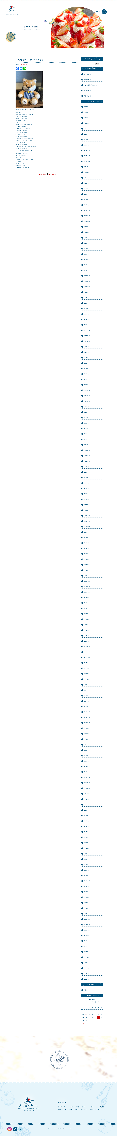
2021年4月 (87, 428)
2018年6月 (87, 614)
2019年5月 (87, 554)
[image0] (29, 106)
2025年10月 (87, 161)
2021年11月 (87, 396)
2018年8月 (87, 603)
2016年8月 (87, 733)
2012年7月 (87, 946)
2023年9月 (87, 292)
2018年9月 (87, 597)
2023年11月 (87, 281)
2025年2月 (87, 199)
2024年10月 (87, 221)
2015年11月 (87, 783)
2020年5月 (87, 488)
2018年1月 (87, 641)
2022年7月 (87, 357)
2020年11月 (87, 455)
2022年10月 (87, 341)
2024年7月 (87, 237)
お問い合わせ (84, 1109)
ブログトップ (92, 59)
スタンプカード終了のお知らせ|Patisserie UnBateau (15, 14)
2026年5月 (87, 123)
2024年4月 (87, 254)
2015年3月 (87, 826)
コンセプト (70, 1107)
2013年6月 (87, 892)
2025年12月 (87, 150)
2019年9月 (87, 532)
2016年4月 (87, 755)
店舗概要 (60, 1109)
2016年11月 (87, 717)
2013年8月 (87, 886)
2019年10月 (87, 526)
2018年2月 (87, 635)
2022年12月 (87, 330)
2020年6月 (87, 483)
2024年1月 (87, 270)
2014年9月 (87, 843)
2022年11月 (87, 336)
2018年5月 (87, 619)
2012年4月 (87, 962)
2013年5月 (87, 897)
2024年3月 (87, 259)
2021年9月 (87, 406)
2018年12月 (87, 581)
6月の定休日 (87, 96)
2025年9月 (87, 167)
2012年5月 (87, 957)
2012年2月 (87, 973)
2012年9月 (87, 935)
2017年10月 (87, 657)
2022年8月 (87, 352)
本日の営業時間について (90, 85)
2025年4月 (87, 188)
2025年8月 (87, 172)
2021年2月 (87, 439)
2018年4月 (87, 624)
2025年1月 (87, 205)
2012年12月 (87, 919)
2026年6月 (87, 117)
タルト (77, 1107)
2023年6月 (87, 308)
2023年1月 (87, 325)
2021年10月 (87, 401)
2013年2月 (87, 908)
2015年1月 (87, 837)
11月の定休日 (52, 174)
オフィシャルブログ (95, 1109)
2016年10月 (87, 723)
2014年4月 (87, 859)
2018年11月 (87, 586)
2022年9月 (87, 346)
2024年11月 (87, 216)
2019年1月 (87, 575)
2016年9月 (87, 728)
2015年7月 (87, 804)
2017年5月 (87, 684)
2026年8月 (87, 107)
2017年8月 (87, 668)
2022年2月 (87, 379)
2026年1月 (87, 145)
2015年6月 (87, 810)
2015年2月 (87, 832)
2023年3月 (87, 319)
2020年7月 (87, 477)
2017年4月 (87, 690)
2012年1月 (87, 979)
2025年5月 (87, 183)
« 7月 (82, 1023)
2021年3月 (87, 434)
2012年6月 (87, 952)
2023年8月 (87, 297)
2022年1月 (87, 385)
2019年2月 (87, 570)
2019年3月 (87, 565)
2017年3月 (87, 695)
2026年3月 (87, 134)
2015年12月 (87, 777)
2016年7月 (87, 739)
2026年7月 (87, 112)
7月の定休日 (87, 90)
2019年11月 (87, 521)
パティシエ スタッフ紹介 (71, 1109)
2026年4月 (87, 128)
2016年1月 (87, 772)
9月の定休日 (87, 74)
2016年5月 (87, 750)
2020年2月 (87, 505)
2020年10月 (87, 461)
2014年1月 (87, 875)
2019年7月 (87, 543)
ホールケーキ (85, 1107)
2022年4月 (87, 368)
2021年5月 (87, 423)
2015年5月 (87, 815)
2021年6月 (87, 417)
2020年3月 (87, 499)
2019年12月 (87, 515)
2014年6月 (87, 848)
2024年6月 (87, 243)
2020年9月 (87, 466)
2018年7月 (87, 608)
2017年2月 (87, 701)
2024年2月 (87, 265)
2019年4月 (87, 559)
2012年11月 (87, 924)
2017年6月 (87, 679)
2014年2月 (87, 870)
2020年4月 (87, 494)
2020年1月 (87, 510)
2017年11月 (87, 652)
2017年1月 (87, 706)
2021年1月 (87, 445)
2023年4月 (87, 314)
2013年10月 (87, 881)
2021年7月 (87, 412)
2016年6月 (87, 744)
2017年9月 (87, 663)
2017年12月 (87, 646)
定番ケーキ (94, 1107)
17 (86, 1014)
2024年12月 (87, 210)
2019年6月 (87, 548)
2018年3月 (87, 630)
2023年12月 (87, 276)
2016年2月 (87, 766)
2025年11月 (87, 156)
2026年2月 (87, 139)
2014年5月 (87, 853)
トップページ (61, 1107)
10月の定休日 (42, 174)
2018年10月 (87, 592)
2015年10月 (87, 788)
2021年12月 (87, 390)
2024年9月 (87, 227)
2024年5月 (87, 248)
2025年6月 (87, 177)
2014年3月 (87, 864)
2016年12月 (87, 712)
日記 (85, 990)
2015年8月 (87, 799)
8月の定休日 (87, 79)
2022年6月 (87, 363)
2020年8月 (87, 472)
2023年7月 (87, 303)
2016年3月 (87, 761)
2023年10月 (87, 286)
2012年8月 (87, 941)
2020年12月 (87, 450)
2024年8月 (87, 232)
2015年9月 (87, 793)
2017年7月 (87, 674)
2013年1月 (87, 913)
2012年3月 (87, 968)
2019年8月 (87, 537)
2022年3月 (87, 374)
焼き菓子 (102, 1107)
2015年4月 (87, 821)
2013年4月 (87, 902)
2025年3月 (87, 194)
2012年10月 (87, 930)
